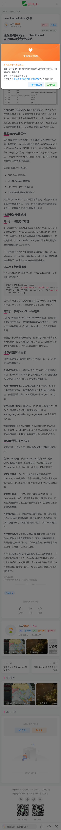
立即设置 (51, 84)
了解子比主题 (36, 84)
